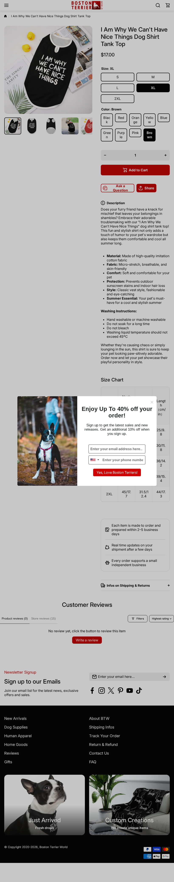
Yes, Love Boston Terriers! (117, 472)
